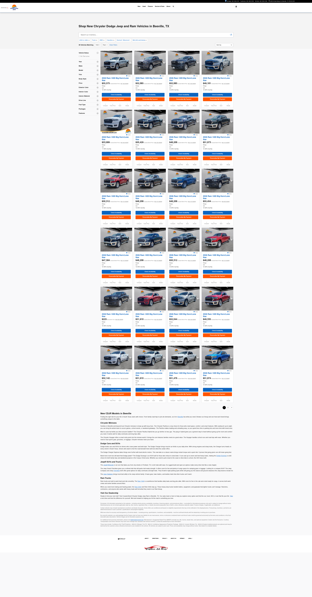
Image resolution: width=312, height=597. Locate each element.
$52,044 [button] (182, 319)
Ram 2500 (138, 487)
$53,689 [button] (115, 142)
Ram (104, 45)
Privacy (164, 538)
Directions (155, 538)
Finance (150, 6)
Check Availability (116, 95)
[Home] (5, 7)
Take (231, 496)
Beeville (180, 417)
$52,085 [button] (149, 83)
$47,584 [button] (115, 260)
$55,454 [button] (216, 201)
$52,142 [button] (115, 378)
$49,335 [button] (216, 319)
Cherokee (116, 471)
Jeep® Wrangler (108, 465)
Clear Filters (113, 45)
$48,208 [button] (182, 142)
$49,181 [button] (216, 83)
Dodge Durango (221, 456)
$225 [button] (112, 319)
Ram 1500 (140, 481)
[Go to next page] (231, 407)
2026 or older (84, 40)
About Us (173, 538)
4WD (102, 40)
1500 (97, 45)
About (168, 6)
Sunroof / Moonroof (123, 40)
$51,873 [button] (216, 142)
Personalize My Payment (116, 99)
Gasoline (110, 40)
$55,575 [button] (115, 83)
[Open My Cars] (235, 6)
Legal (190, 538)
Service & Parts (159, 6)
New (139, 6)
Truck (94, 40)
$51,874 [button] (216, 378)
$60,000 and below (140, 40)
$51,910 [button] (149, 319)
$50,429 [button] (149, 142)
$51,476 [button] (182, 378)
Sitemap (182, 538)
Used (144, 6)
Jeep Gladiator (108, 474)
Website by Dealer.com (121, 539)
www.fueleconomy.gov (137, 520)
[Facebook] (226, 1)
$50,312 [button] (115, 201)
